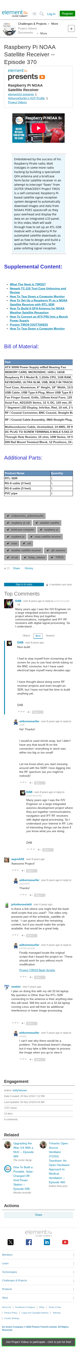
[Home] (15, 13)
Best (38, 635)
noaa (14, 543)
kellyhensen (20, 1090)
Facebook (29, 1242)
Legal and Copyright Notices (35, 1313)
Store (5, 1298)
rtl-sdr (14, 557)
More (54, 23)
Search (41, 13)
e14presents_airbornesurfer (27, 515)
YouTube (65, 1242)
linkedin (47, 1242)
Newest (50, 635)
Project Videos (17, 102)
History (29, 568)
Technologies (9, 1272)
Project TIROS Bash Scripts (37, 970)
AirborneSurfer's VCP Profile (26, 98)
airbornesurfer (62, 601)
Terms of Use (55, 1307)
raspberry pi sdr (20, 522)
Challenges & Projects (32, 23)
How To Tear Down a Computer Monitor (37, 296)
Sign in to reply (24, 584)
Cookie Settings (11, 1318)
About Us (6, 1307)
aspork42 (18, 859)
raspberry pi (51, 529)
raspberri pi (17, 536)
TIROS (59, 557)
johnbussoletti (22, 904)
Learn (5, 1263)
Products (7, 1289)
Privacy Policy (10, 1313)
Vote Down (23, 712)
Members (7, 1255)
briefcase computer (22, 529)
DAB (18, 601)
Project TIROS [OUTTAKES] (29, 324)
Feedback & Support (25, 1307)
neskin (16, 986)
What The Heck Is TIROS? (28, 284)
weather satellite (49, 522)
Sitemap (57, 1313)
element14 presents (21, 94)
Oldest (26, 635)
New (71, 28)
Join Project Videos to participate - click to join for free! (38, 1342)
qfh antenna (58, 550)
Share (16, 568)
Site (34, 13)
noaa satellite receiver (48, 536)
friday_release (36, 557)
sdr (29, 543)
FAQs (41, 1307)
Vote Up (19, 712)
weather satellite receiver (26, 550)
